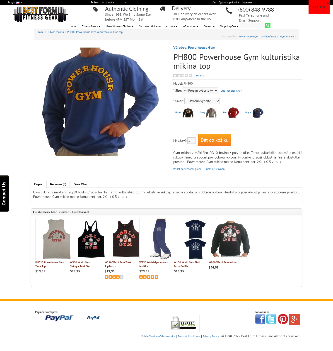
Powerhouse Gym (248, 36)
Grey (202, 112)
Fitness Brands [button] (90, 26)
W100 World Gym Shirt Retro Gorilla (187, 264)
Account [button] (170, 26)
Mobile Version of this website (158, 336)
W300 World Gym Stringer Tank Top (80, 264)
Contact (208, 26)
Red (225, 112)
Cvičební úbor (268, 36)
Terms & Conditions (189, 336)
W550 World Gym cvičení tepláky (153, 264)
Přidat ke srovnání (215, 169)
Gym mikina (57, 32)
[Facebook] (260, 319)
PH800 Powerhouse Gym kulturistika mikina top (95, 32)
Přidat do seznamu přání (187, 169)
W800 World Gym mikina (223, 262)
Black (178, 112)
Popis (38, 184)
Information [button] (189, 26)
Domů (40, 32)
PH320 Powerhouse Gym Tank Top (49, 264)
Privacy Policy (211, 336)
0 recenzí (199, 75)
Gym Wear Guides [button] (149, 26)
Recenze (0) (58, 184)
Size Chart (81, 184)
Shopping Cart (228, 26)
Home (73, 26)
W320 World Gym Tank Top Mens (118, 264)
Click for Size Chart (231, 90)
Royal (248, 112)
